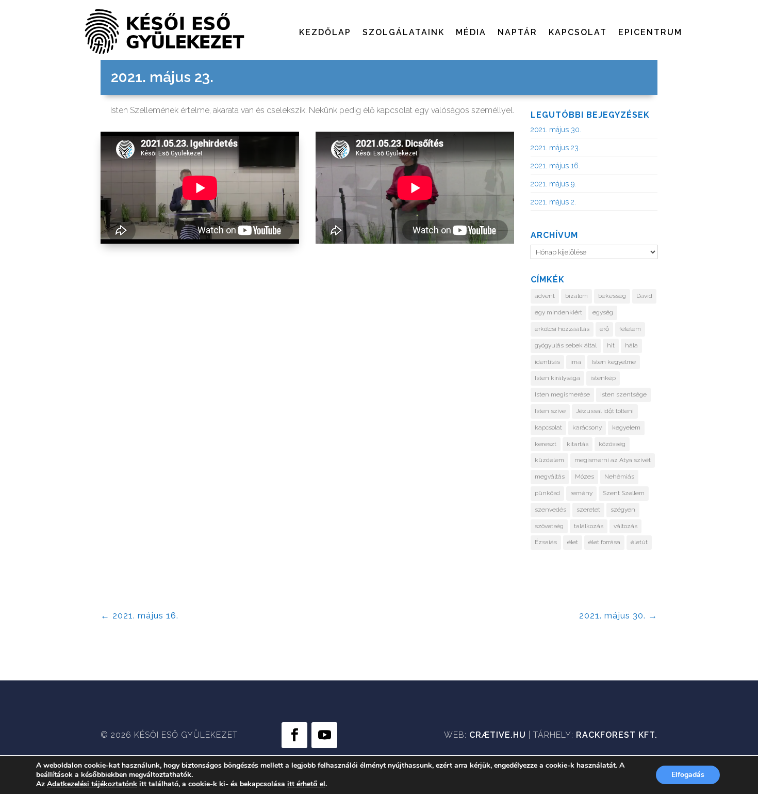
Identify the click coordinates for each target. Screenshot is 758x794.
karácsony (587, 427)
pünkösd (547, 493)
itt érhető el (306, 784)
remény (581, 493)
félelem (630, 328)
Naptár (517, 33)
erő (604, 328)
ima (575, 362)
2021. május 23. (555, 148)
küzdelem (549, 460)
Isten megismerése (562, 394)
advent (545, 295)
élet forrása (604, 542)
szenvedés (550, 509)
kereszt (545, 444)
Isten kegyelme (613, 362)
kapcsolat (548, 427)
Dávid (644, 295)
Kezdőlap (325, 33)
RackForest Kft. (616, 735)
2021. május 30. (556, 129)
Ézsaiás (546, 542)
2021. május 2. (553, 202)
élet (572, 542)
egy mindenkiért (558, 312)
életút (639, 542)
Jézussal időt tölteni (605, 411)
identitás (547, 362)
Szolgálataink (403, 33)
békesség (612, 295)
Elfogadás (687, 775)
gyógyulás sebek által (566, 345)
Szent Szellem (624, 493)
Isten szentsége (623, 394)
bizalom (576, 295)
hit (611, 345)
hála (631, 345)
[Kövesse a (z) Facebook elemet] (294, 735)
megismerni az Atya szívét (612, 460)
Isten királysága (557, 378)
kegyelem (626, 427)
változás (625, 526)
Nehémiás (619, 476)
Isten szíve (550, 411)
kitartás (577, 444)
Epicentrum (650, 33)
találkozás (588, 526)
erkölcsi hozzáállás (562, 328)
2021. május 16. (555, 166)
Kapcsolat (578, 33)
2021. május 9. (553, 184)
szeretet (588, 509)
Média (471, 33)
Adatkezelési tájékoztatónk (92, 784)
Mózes (584, 476)
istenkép (603, 378)
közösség (612, 444)
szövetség (549, 526)
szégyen (623, 509)
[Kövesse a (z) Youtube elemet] (324, 735)
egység (602, 312)
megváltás (550, 476)
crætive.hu (497, 735)
